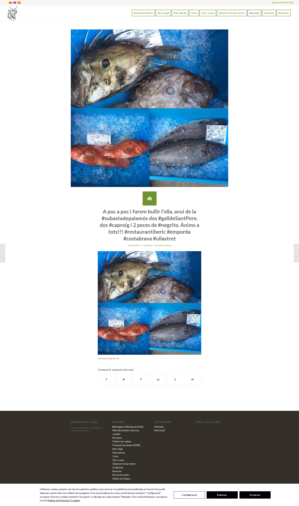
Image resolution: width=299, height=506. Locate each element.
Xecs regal (117, 448)
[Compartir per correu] (192, 379)
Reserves (117, 471)
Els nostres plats (120, 474)
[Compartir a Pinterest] (141, 379)
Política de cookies (121, 441)
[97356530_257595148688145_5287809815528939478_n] (150, 198)
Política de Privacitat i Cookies (63, 500)
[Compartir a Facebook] (106, 379)
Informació (159, 430)
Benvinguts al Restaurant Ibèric (128, 426)
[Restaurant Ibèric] (13, 13)
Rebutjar (222, 494)
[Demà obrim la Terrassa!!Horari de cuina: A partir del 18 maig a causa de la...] (2, 253)
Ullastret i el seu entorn (124, 463)
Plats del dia (118, 452)
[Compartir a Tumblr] (175, 379)
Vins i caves (118, 460)
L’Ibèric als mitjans (121, 478)
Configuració (189, 494)
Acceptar (255, 494)
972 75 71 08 (288, 2)
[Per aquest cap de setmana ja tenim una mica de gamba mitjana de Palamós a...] (296, 253)
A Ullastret (117, 467)
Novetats (117, 437)
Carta (115, 456)
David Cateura (164, 245)
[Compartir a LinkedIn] (158, 379)
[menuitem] (143, 13)
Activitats (148, 245)
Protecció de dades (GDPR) (126, 445)
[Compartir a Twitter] (123, 379)
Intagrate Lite (113, 358)
